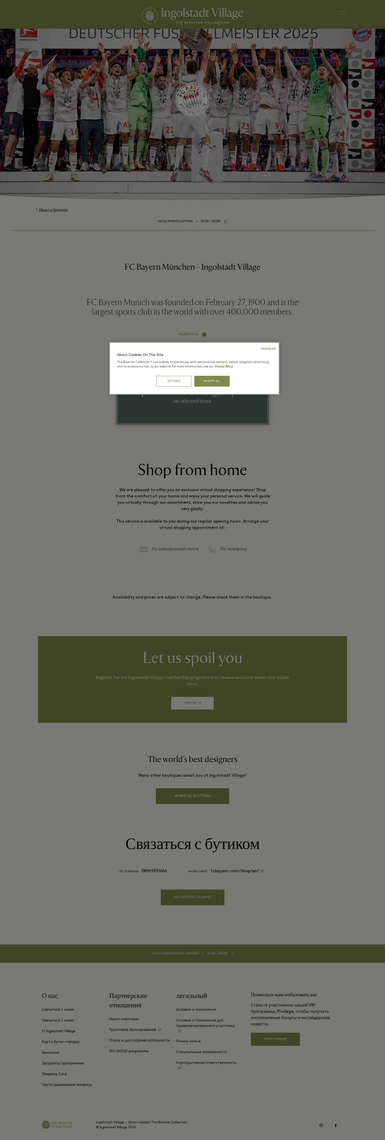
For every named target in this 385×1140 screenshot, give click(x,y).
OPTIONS (173, 381)
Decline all (268, 348)
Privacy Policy (224, 366)
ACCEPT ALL (212, 381)
